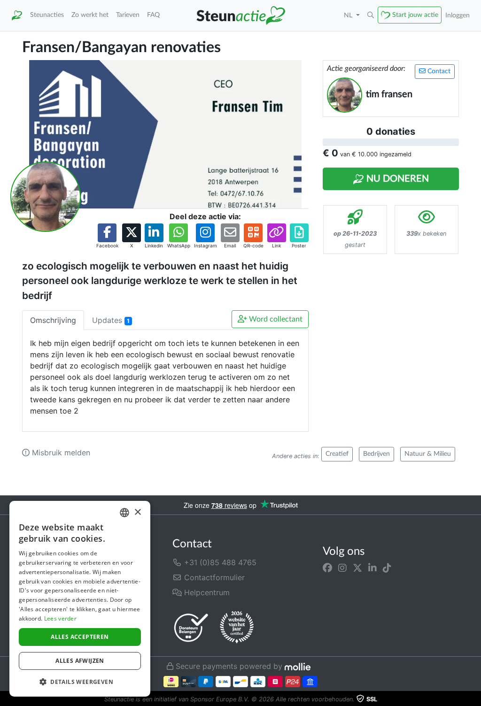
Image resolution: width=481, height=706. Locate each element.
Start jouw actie (415, 14)
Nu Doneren (396, 179)
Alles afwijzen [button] (79, 661)
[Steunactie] (17, 15)
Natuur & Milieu (427, 454)
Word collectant (275, 319)
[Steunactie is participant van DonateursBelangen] (191, 627)
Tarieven (128, 14)
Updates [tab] (111, 320)
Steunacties (47, 14)
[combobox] (124, 512)
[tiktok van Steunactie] (387, 568)
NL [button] (349, 15)
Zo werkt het (90, 14)
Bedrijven (376, 454)
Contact (438, 71)
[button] (371, 15)
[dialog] (79, 599)
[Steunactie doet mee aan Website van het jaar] (237, 627)
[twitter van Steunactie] (357, 568)
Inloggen (457, 15)
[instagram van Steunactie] (342, 568)
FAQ (153, 14)
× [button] (137, 512)
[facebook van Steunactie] (327, 568)
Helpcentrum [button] (206, 592)
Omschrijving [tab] (53, 320)
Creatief (337, 454)
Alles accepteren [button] (80, 637)
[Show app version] (474, 699)
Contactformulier (213, 577)
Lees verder (60, 618)
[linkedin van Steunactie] (372, 568)
